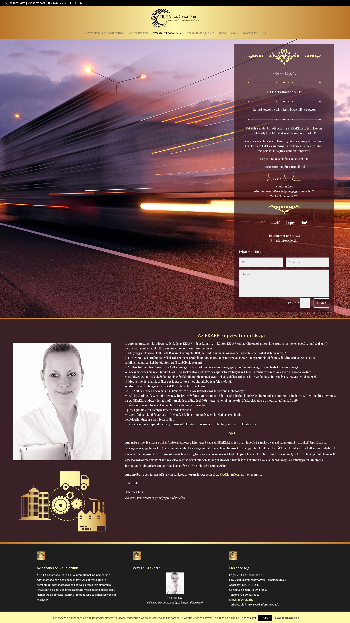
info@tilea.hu (289, 240)
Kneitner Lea (284, 186)
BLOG (222, 33)
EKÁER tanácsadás (231, 474)
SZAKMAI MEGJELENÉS (200, 33)
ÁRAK (234, 33)
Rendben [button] (265, 618)
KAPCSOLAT (249, 33)
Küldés (321, 303)
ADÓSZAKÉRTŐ (138, 33)
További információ (286, 618)
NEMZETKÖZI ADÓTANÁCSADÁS (104, 33)
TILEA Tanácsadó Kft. (284, 91)
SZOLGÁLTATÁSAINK (165, 33)
